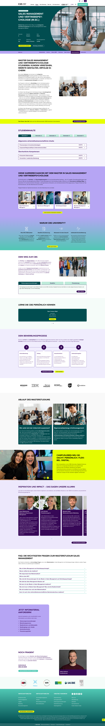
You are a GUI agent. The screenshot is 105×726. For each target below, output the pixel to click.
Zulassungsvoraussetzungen (60, 701)
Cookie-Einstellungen (60, 724)
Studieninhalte (42, 52)
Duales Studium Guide (76, 705)
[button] (32, 4)
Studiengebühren (57, 705)
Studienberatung (57, 697)
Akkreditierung (75, 699)
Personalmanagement (23, 705)
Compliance (68, 724)
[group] (24, 135)
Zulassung (61, 52)
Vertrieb (37, 699)
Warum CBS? (54, 52)
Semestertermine (75, 703)
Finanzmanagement (22, 699)
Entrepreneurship (22, 697)
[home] (23, 4)
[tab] (29, 283)
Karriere (48, 52)
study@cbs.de (22, 665)
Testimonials (83, 52)
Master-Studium (30, 260)
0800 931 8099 (22, 667)
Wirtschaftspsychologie (41, 701)
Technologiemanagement (41, 697)
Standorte (74, 701)
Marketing (20, 703)
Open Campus (67, 52)
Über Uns (74, 697)
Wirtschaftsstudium (40, 703)
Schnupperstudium (58, 699)
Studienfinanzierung (58, 703)
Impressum (53, 724)
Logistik (20, 701)
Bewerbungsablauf (75, 52)
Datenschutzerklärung (45, 724)
